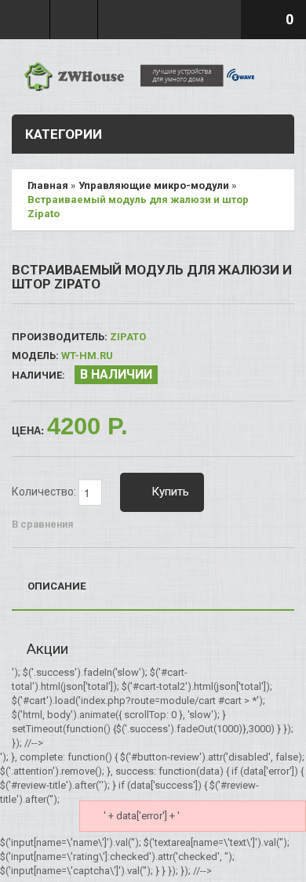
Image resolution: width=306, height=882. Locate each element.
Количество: (45, 491)
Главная (47, 185)
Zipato (128, 337)
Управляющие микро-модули (153, 185)
